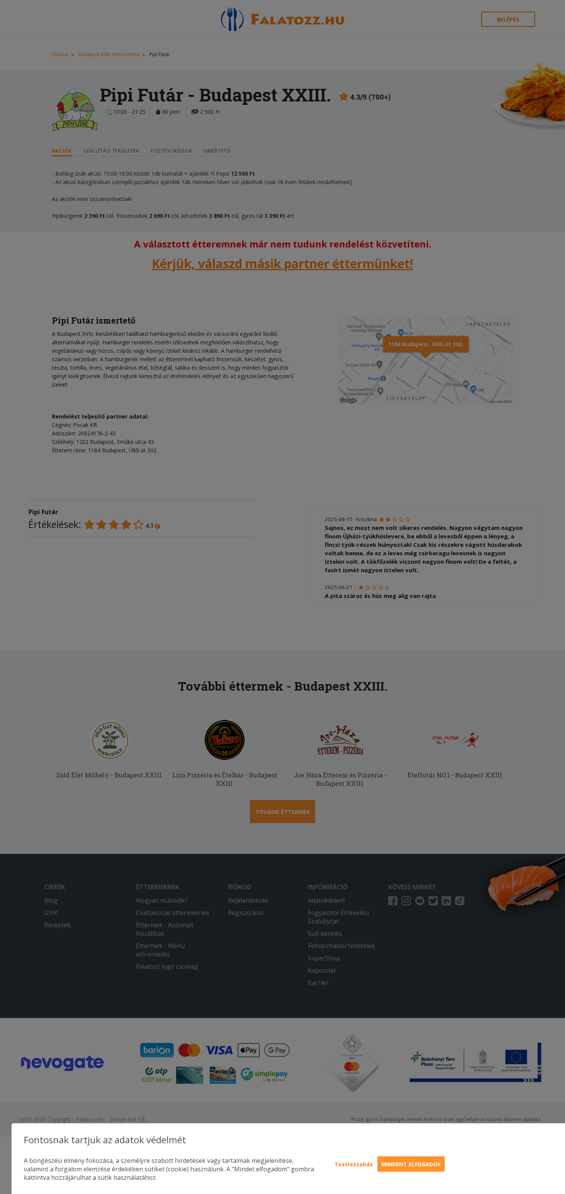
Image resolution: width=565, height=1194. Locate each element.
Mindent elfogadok (411, 1164)
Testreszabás (353, 1164)
